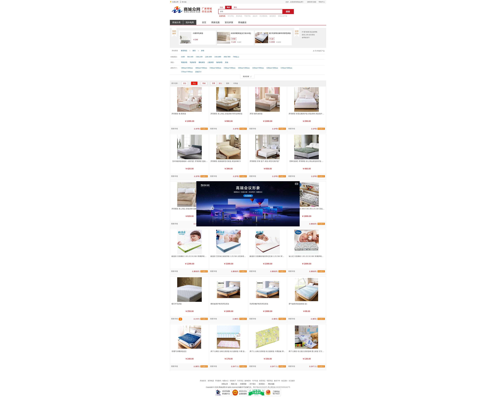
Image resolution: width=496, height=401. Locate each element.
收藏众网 (175, 2)
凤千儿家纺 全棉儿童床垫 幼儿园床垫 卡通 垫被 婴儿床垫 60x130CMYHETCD (240, 351)
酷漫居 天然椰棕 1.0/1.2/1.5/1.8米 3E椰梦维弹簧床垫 (191, 256)
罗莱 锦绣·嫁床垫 (256, 114)
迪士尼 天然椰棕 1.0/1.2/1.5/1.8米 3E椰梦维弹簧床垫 (308, 256)
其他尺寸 (198, 72)
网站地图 (271, 384)
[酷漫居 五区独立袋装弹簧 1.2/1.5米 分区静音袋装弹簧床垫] (228, 242)
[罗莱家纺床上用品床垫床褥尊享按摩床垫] (228, 99)
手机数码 (218, 381)
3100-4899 (217, 57)
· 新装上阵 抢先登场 (308, 35)
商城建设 (242, 22)
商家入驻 (234, 384)
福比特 (255, 16)
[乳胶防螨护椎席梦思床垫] (267, 289)
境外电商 (190, 22)
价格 (235, 83)
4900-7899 (227, 57)
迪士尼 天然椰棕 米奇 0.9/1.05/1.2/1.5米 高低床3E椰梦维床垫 (312, 209)
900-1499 (190, 57)
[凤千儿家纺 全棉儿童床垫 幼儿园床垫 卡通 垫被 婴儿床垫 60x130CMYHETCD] (228, 337)
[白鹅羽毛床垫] (185, 37)
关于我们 (253, 384)
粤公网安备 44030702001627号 (279, 387)
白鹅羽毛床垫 (198, 33)
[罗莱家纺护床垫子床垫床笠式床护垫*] (267, 147)
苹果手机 (247, 16)
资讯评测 (229, 22)
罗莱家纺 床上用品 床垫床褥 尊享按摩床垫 (226, 114)
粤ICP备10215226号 (260, 387)
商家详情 (174, 129)
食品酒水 (284, 381)
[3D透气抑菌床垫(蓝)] (189, 337)
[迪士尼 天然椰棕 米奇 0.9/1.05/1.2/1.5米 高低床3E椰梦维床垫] (306, 194)
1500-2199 (199, 57)
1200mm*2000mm (272, 68)
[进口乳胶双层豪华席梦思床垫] (261, 37)
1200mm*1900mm (258, 68)
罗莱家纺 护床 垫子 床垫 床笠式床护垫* (264, 161)
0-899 (183, 57)
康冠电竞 (239, 16)
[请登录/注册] (311, 2)
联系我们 (262, 384)
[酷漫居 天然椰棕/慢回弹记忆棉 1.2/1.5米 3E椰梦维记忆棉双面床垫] (267, 242)
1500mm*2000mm (215, 68)
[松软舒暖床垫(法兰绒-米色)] (223, 37)
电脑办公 (225, 381)
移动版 (184, 2)
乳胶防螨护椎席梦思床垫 (259, 304)
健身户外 (277, 381)
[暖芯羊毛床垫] (189, 289)
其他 (226, 62)
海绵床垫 (219, 62)
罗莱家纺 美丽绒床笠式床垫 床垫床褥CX (226, 161)
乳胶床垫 (193, 62)
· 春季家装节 (305, 37)
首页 (204, 22)
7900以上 (236, 57)
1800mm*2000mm (187, 68)
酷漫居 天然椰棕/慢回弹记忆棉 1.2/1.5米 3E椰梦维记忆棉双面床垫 (274, 256)
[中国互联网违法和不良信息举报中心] (240, 392)
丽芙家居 (273, 16)
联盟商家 (243, 384)
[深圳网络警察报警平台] (223, 392)
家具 (194, 51)
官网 (213, 83)
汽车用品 (240, 381)
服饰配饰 (248, 381)
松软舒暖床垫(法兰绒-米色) (241, 33)
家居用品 (184, 51)
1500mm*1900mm (229, 68)
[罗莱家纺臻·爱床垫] (189, 99)
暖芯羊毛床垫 (177, 304)
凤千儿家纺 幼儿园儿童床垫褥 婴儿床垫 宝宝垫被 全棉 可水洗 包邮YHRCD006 (318, 351)
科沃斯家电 (263, 16)
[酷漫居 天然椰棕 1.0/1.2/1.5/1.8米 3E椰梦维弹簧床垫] (189, 242)
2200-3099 (208, 57)
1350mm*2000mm (286, 68)
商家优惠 (215, 22)
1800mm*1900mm (201, 68)
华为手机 (231, 16)
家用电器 (211, 381)
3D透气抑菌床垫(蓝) (179, 351)
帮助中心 (322, 2)
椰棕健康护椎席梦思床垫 (220, 304)
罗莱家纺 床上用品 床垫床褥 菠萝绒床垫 (187, 209)
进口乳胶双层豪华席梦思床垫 (280, 33)
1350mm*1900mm (187, 72)
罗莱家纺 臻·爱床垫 (179, 114)
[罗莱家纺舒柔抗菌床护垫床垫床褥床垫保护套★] (306, 99)
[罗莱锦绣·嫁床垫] (267, 99)
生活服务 (292, 381)
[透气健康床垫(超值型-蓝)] (306, 289)
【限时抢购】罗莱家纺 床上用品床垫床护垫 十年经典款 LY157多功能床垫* (316, 161)
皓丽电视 (222, 16)
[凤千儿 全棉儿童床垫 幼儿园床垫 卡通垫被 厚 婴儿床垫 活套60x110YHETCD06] (267, 337)
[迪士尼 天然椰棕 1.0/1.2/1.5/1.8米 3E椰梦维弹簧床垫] (306, 242)
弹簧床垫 (184, 62)
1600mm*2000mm (244, 68)
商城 (204, 83)
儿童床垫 (210, 62)
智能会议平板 (282, 16)
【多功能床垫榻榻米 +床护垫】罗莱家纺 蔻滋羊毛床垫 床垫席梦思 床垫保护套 (201, 161)
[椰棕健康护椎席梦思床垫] (228, 289)
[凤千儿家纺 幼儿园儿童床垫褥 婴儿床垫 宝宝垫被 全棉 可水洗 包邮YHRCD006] (306, 337)
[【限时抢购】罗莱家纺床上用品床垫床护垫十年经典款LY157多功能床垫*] (306, 147)
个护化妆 (255, 381)
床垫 (202, 51)
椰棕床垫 (202, 62)
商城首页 (203, 381)
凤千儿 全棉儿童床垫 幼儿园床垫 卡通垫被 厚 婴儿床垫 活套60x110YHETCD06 (279, 351)
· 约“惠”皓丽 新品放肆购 (309, 32)
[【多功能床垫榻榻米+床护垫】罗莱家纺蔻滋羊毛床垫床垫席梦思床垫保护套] (189, 147)
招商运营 (225, 384)
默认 (220, 83)
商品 (194, 83)
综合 (184, 83)
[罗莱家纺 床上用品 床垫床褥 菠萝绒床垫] (189, 194)
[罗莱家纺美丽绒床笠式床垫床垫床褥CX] (228, 147)
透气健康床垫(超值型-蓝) (298, 304)
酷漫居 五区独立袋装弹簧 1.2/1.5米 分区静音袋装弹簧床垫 (232, 256)
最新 (227, 83)
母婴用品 (270, 381)
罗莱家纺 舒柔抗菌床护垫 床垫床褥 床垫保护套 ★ (307, 114)
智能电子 (233, 381)
